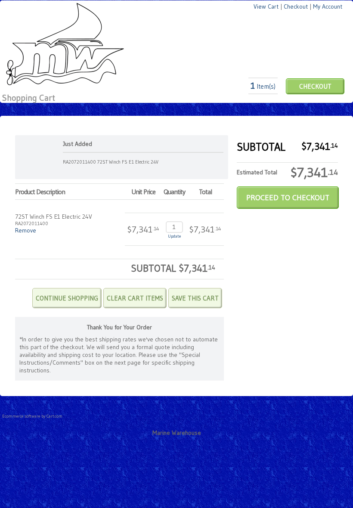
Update (174, 236)
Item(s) (263, 86)
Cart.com (54, 416)
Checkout (296, 6)
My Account (327, 6)
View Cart (266, 6)
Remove (25, 230)
